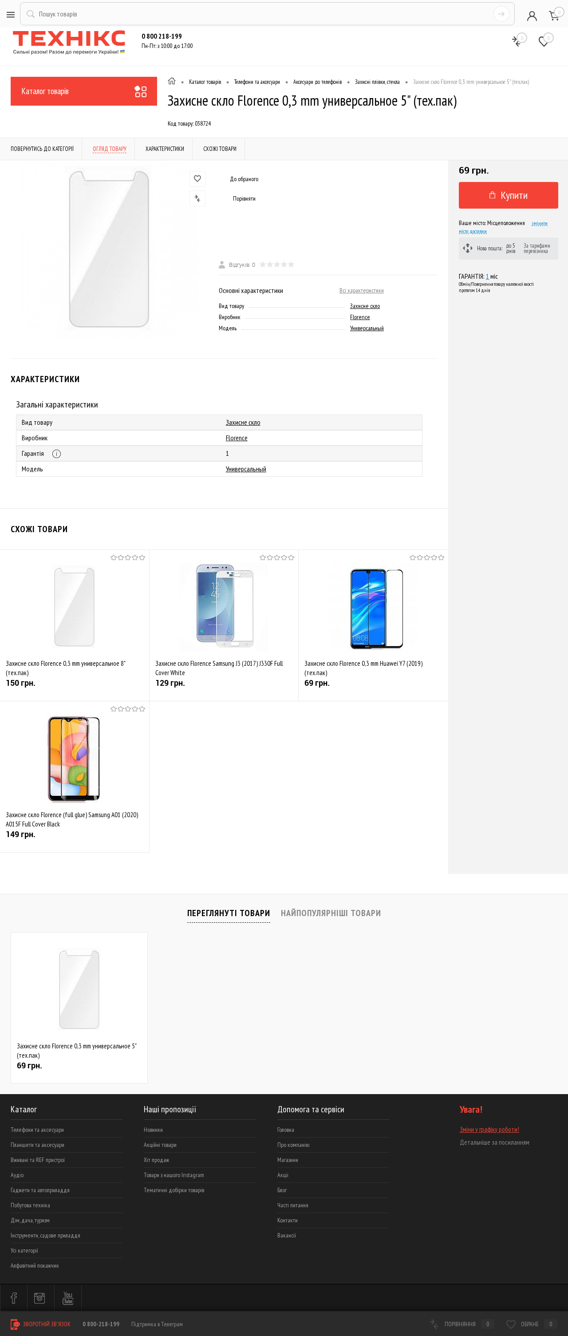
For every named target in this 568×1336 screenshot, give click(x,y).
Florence (360, 317)
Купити (514, 195)
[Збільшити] (109, 249)
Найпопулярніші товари (331, 913)
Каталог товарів (45, 91)
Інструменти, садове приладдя (45, 1235)
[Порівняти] (197, 198)
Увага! (471, 1109)
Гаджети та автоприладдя (40, 1190)
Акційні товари (160, 1145)
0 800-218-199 (101, 1324)
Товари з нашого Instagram (174, 1175)
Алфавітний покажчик (35, 1265)
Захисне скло (365, 306)
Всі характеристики (361, 290)
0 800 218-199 (162, 36)
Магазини (287, 1160)
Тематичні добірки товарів (174, 1190)
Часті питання (292, 1205)
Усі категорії (24, 1250)
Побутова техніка (30, 1205)
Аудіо (17, 1175)
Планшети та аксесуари (37, 1145)
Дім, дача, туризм (30, 1220)
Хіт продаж (156, 1160)
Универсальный (367, 328)
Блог (282, 1190)
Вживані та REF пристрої (38, 1160)
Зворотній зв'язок (46, 1324)
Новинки (153, 1130)
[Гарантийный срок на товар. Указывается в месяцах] (56, 454)
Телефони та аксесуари (37, 1130)
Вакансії (286, 1235)
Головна (285, 1130)
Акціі (282, 1175)
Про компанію (293, 1145)
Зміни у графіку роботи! (489, 1129)
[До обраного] (197, 179)
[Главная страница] (172, 82)
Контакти (287, 1220)
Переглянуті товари (228, 913)
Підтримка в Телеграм (157, 1324)
